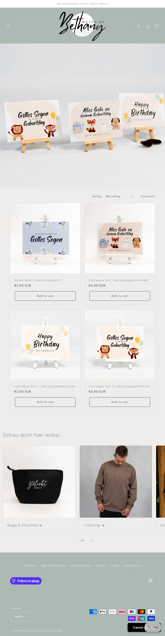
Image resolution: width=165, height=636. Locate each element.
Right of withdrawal (54, 565)
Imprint (100, 565)
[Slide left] (73, 540)
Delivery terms (132, 565)
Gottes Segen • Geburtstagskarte (37, 280)
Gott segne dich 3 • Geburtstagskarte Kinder (45, 386)
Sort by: (97, 196)
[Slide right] (91, 540)
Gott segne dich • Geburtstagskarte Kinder (118, 280)
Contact (114, 565)
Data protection (81, 565)
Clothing (92, 525)
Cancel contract (144, 627)
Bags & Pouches (22, 525)
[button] (8, 26)
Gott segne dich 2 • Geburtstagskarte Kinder (119, 386)
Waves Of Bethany (30, 631)
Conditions (30, 565)
